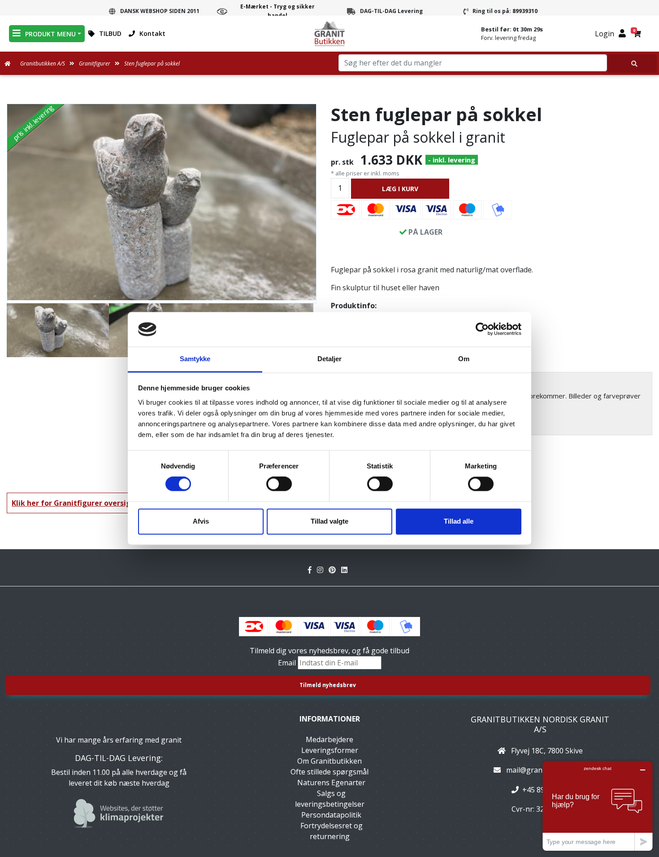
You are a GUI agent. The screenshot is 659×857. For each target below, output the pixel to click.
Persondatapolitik (331, 815)
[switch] (279, 484)
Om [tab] (463, 359)
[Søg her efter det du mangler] (632, 63)
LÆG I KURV (400, 188)
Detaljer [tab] (329, 359)
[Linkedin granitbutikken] (346, 570)
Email (288, 663)
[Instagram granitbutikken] (323, 570)
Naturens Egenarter (331, 782)
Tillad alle (458, 521)
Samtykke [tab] (195, 359)
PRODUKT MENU (50, 34)
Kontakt (152, 33)
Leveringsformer (329, 750)
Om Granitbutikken (329, 761)
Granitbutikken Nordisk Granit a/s (540, 724)
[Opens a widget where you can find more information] (597, 805)
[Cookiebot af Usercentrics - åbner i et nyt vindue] (482, 329)
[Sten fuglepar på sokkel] (161, 202)
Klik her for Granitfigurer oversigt (73, 503)
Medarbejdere (329, 739)
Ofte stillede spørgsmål (329, 772)
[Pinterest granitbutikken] (335, 570)
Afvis (201, 521)
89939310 (525, 11)
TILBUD (110, 33)
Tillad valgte (329, 521)
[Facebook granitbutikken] (312, 570)
